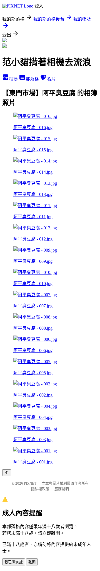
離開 (32, 562)
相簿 (14, 79)
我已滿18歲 (13, 562)
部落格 (33, 79)
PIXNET (30, 483)
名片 (51, 79)
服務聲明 (61, 489)
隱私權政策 (40, 489)
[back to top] (6, 472)
